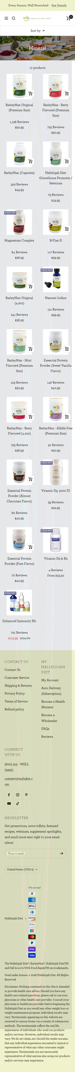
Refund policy (14, 709)
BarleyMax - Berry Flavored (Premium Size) (55, 110)
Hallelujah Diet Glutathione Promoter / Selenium (55, 178)
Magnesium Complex (19, 240)
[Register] (61, 853)
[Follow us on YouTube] (9, 803)
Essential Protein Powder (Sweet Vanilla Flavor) (55, 365)
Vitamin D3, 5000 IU (55, 490)
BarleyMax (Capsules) (19, 172)
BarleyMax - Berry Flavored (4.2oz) (19, 431)
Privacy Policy (15, 693)
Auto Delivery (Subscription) (51, 690)
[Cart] (68, 18)
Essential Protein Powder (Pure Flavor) (19, 561)
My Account (50, 680)
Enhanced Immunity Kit (19, 621)
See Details (59, 5)
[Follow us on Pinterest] (26, 795)
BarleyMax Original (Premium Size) (19, 107)
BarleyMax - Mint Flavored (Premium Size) (19, 365)
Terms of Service (16, 701)
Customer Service (17, 677)
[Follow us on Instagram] (17, 795)
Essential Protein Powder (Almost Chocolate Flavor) (19, 496)
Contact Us (12, 669)
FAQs (45, 728)
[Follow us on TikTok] (17, 803)
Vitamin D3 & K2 (56, 558)
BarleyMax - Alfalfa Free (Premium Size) (55, 431)
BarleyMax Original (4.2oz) (19, 300)
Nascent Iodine (55, 298)
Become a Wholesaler (49, 717)
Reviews (47, 736)
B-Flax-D (56, 240)
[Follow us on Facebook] (9, 795)
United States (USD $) (20, 869)
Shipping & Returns (18, 685)
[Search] (13, 18)
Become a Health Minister (53, 704)
